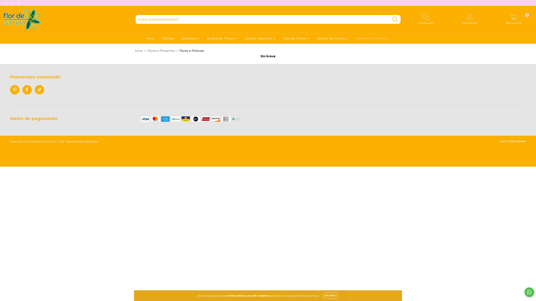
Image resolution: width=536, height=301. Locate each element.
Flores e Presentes (372, 38)
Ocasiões (189, 38)
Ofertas (168, 38)
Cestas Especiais (259, 38)
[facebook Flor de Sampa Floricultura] (12, 3)
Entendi (330, 295)
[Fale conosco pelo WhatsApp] (529, 292)
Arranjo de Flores (331, 38)
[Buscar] (395, 19)
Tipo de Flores (295, 38)
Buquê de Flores (221, 38)
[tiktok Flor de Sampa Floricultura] (18, 3)
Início (150, 38)
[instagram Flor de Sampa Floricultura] (6, 3)
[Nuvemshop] (513, 141)
